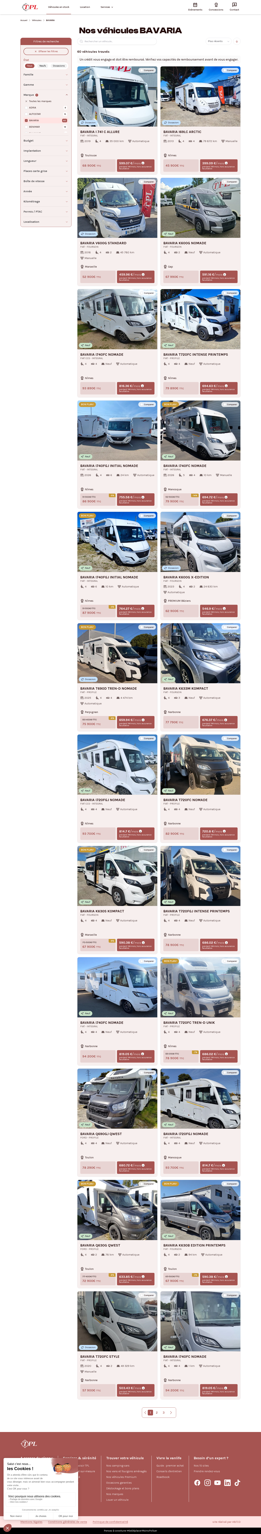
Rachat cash (70, 1488)
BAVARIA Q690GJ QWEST (101, 1134)
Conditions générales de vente (67, 1521)
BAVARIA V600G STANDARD (103, 243)
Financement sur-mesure (79, 1471)
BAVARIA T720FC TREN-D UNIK (189, 1023)
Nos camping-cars (117, 1465)
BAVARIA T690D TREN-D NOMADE (108, 688)
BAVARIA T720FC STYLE (99, 1356)
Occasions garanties (119, 1482)
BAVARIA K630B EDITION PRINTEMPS (194, 1245)
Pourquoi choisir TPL (76, 1465)
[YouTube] (217, 1483)
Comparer (149, 70)
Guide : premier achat (170, 1465)
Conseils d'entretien (169, 1471)
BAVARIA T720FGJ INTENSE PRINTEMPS (196, 911)
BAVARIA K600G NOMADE (184, 243)
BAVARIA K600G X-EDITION (186, 577)
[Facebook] (197, 1482)
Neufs (42, 65)
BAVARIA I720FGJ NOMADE (102, 800)
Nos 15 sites (201, 1465)
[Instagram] (207, 1483)
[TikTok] (237, 1483)
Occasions (59, 65)
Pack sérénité (71, 1477)
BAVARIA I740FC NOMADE (101, 354)
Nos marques (114, 1494)
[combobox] (219, 41)
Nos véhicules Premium (121, 1477)
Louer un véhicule (117, 1499)
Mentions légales (31, 1521)
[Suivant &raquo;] (171, 1412)
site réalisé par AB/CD (227, 1521)
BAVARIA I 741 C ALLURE (100, 132)
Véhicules (37, 20)
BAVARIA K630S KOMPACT (102, 911)
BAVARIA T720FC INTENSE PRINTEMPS (195, 354)
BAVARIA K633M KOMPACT (185, 688)
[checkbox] (141, 70)
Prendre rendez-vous (207, 1471)
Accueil (23, 20)
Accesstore (70, 1494)
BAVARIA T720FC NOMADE (185, 800)
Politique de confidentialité (110, 1521)
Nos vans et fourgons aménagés (126, 1471)
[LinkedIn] (227, 1483)
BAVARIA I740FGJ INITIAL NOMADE (109, 466)
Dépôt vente (70, 1482)
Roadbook (163, 1477)
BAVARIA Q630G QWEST (100, 1245)
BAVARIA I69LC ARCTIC (182, 132)
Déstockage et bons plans (122, 1488)
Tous (29, 65)
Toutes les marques (40, 101)
